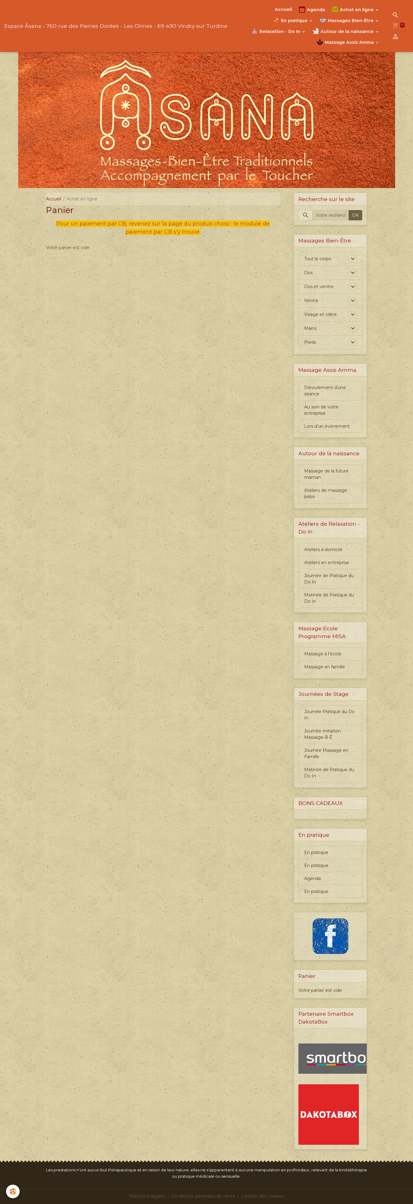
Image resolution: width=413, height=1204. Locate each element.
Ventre (311, 300)
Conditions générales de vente (203, 1196)
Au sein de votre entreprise (321, 410)
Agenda (315, 9)
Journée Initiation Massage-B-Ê (322, 734)
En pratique (294, 20)
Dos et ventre (318, 286)
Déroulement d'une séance (325, 391)
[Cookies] (13, 1191)
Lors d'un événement (327, 426)
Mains (310, 328)
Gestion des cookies (262, 1196)
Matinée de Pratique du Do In (329, 598)
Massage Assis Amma (349, 42)
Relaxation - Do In (279, 31)
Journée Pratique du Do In (329, 715)
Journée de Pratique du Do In (329, 579)
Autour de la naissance (347, 31)
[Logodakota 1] (328, 1114)
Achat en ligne (357, 9)
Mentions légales (147, 1196)
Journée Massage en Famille (326, 753)
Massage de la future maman (326, 474)
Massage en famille (324, 667)
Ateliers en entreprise (326, 562)
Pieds (310, 342)
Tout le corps (317, 258)
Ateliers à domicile (323, 549)
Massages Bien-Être (351, 20)
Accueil (283, 9)
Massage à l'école (322, 654)
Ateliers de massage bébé (325, 493)
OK (355, 215)
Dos (308, 272)
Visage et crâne (320, 314)
